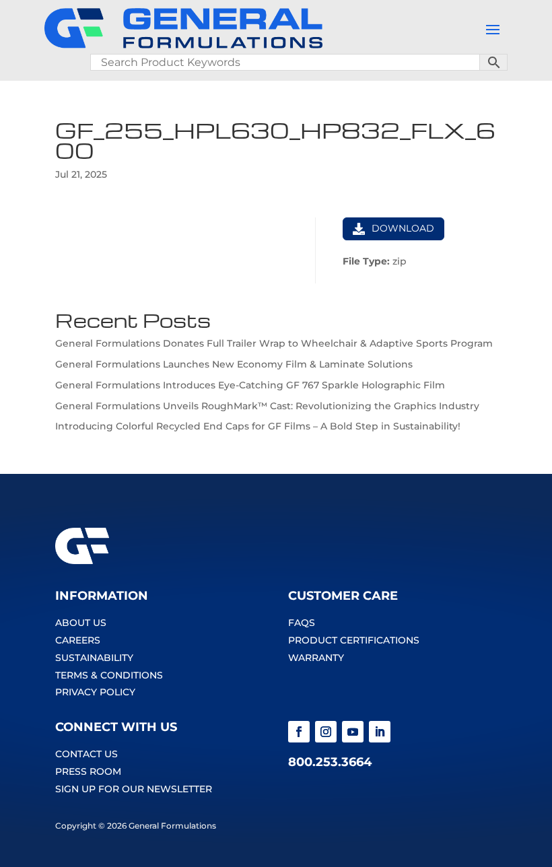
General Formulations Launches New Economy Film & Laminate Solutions (234, 364)
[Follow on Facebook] (299, 731)
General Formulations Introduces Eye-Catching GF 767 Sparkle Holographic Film (250, 385)
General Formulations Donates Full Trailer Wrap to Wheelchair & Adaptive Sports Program (274, 343)
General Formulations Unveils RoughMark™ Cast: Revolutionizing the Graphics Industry (267, 406)
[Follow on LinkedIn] (379, 731)
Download (403, 228)
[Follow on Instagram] (326, 731)
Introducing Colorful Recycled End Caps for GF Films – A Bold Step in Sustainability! (257, 426)
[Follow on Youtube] (353, 731)
